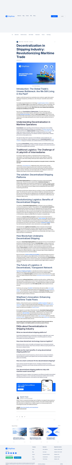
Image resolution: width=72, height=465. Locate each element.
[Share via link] (24, 416)
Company (34, 446)
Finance (43, 34)
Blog (33, 451)
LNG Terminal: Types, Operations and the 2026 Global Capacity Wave (19, 438)
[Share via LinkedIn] (22, 416)
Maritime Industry (24, 34)
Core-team (44, 451)
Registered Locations (58, 446)
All (12, 34)
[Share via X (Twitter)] (19, 416)
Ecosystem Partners (46, 454)
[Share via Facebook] (16, 416)
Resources (44, 446)
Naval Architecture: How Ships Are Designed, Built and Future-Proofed (35, 438)
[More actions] (55, 41)
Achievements (45, 456)
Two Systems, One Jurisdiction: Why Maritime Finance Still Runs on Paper (51, 438)
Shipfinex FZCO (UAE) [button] (58, 451)
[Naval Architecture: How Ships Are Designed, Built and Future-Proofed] (36, 432)
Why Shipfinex (45, 449)
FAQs (33, 456)
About (33, 449)
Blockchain (17, 34)
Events (33, 454)
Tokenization (37, 34)
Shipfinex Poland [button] (57, 456)
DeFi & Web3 (31, 34)
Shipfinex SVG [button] (56, 454)
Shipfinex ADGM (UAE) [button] (58, 449)
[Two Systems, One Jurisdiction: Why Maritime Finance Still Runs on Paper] (52, 432)
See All (59, 425)
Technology (49, 34)
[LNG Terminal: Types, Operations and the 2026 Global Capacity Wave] (19, 432)
